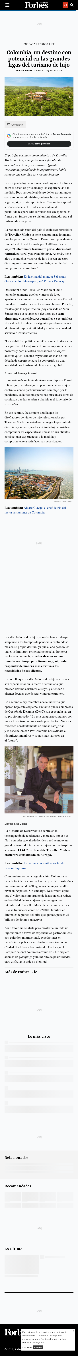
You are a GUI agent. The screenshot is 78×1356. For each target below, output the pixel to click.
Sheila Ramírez (24, 70)
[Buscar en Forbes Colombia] (71, 5)
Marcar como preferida (39, 144)
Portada (29, 44)
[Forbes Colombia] (36, 5)
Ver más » (27, 1347)
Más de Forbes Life (21, 972)
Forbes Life (46, 44)
